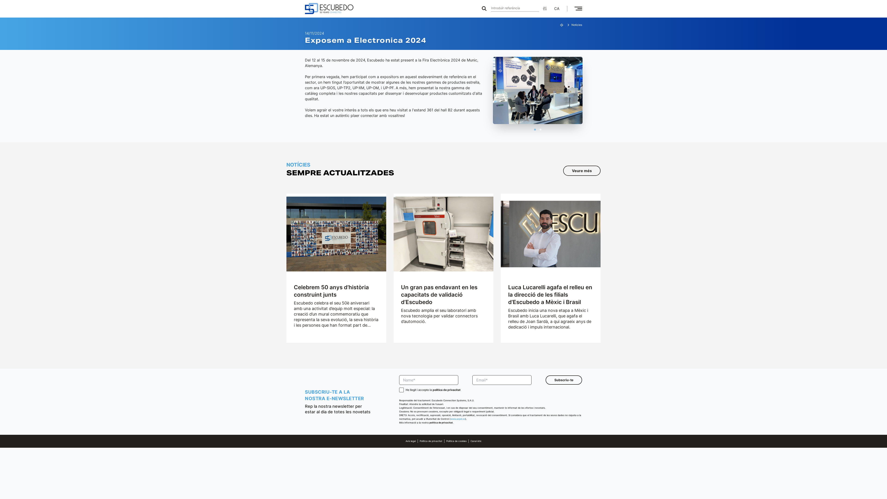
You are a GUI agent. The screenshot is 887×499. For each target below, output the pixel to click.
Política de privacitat (431, 441)
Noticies (576, 25)
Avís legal (411, 441)
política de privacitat (447, 390)
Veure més (582, 170)
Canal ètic (476, 441)
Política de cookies (456, 441)
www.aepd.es (457, 419)
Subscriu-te (563, 380)
